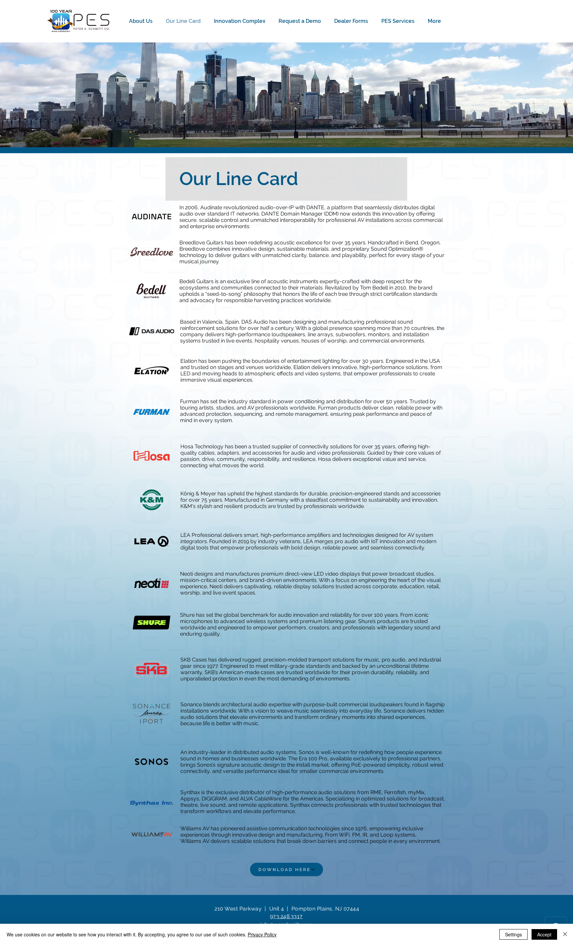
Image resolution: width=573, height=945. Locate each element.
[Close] (565, 934)
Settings (513, 934)
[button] (142, 21)
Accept (544, 934)
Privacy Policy (262, 934)
